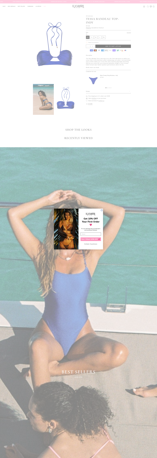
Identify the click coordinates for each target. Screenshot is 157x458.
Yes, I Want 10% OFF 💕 (90, 239)
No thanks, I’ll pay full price (90, 244)
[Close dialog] (102, 210)
